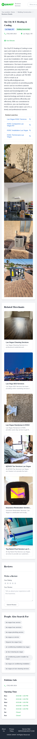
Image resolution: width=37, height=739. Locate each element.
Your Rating (8, 580)
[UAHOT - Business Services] (8, 4)
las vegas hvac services (13, 627)
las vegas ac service (12, 637)
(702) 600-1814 (11, 33)
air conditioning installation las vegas (17, 647)
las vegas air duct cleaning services (17, 668)
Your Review (8, 587)
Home (13, 12)
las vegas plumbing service (14, 632)
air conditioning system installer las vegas (17, 658)
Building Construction (24, 12)
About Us (4, 730)
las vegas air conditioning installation (17, 664)
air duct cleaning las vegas (14, 652)
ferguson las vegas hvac (14, 642)
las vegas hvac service (13, 622)
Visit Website (10, 40)
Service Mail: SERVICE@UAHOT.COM (26, 730)
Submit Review (11, 604)
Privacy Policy (11, 730)
